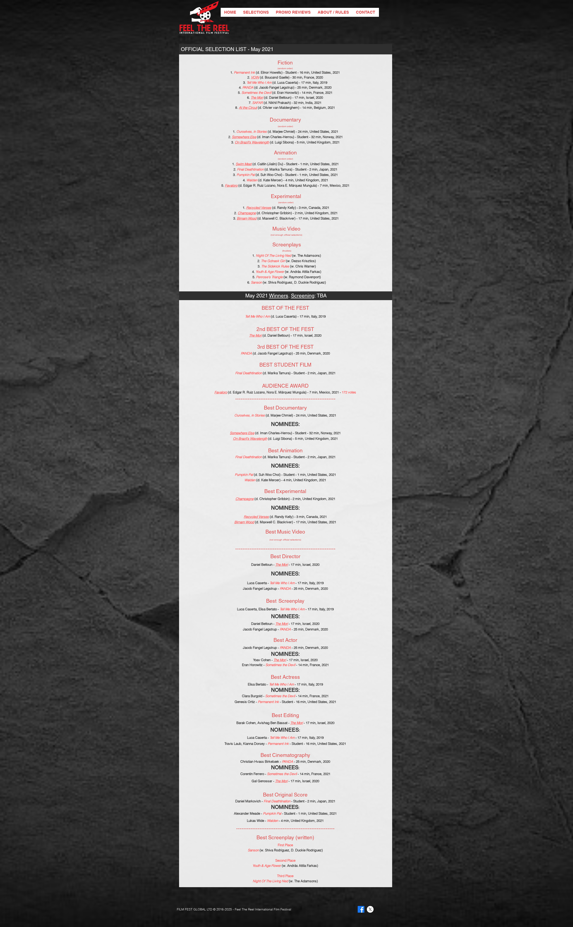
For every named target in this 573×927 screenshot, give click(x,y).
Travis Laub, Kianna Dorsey (245, 743)
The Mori (257, 97)
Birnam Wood (247, 218)
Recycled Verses (258, 207)
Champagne (247, 213)
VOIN (255, 77)
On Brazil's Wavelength (252, 142)
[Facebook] (361, 909)
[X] (370, 909)
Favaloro (231, 185)
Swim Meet (244, 164)
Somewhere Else (244, 137)
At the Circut (248, 107)
